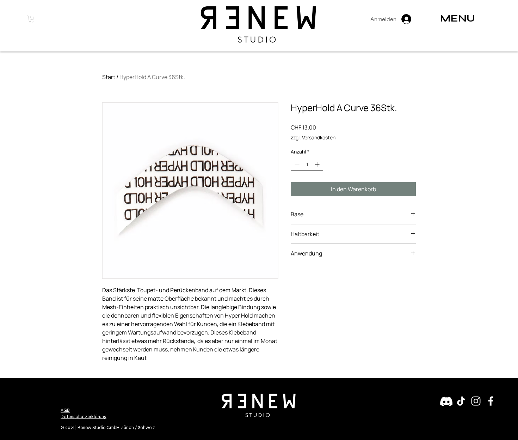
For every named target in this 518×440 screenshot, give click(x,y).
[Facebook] (491, 401)
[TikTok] (461, 401)
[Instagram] (476, 401)
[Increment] (317, 164)
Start (108, 77)
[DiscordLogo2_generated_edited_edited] (446, 401)
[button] (31, 19)
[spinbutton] (307, 164)
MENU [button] (457, 18)
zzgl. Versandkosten (313, 137)
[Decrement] (296, 164)
